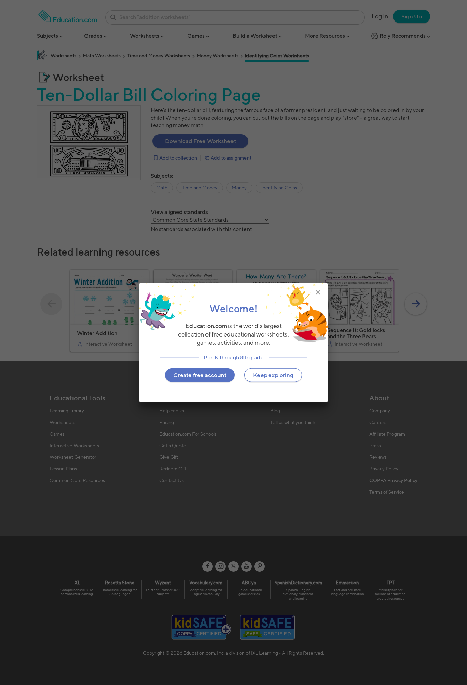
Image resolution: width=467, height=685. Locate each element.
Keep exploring (273, 375)
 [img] (318, 292)
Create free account (199, 375)
